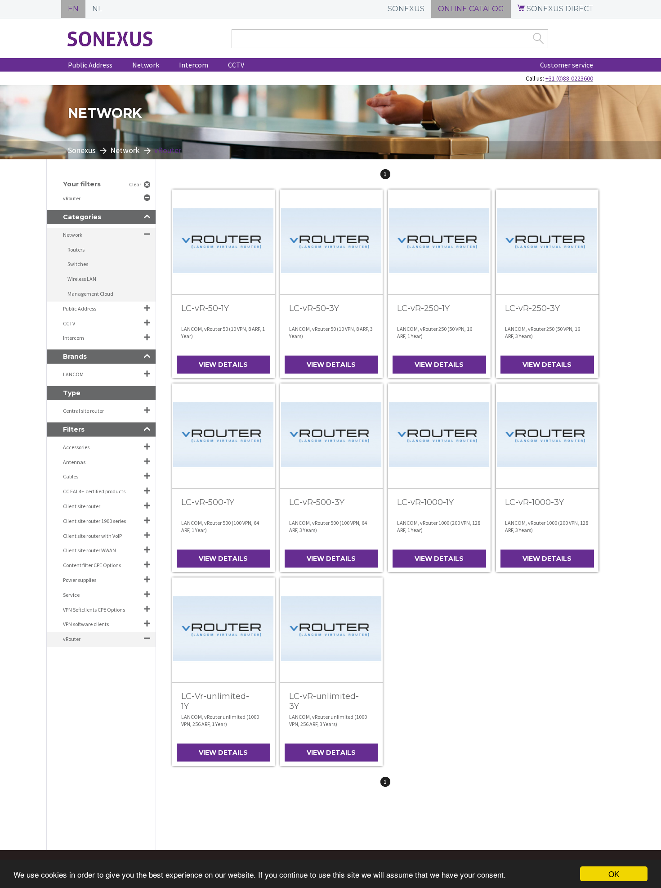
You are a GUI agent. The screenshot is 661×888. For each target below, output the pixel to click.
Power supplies (79, 580)
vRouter (72, 198)
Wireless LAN (81, 278)
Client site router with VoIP (92, 535)
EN (73, 9)
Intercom (193, 64)
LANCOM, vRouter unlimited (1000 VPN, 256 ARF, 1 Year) (220, 720)
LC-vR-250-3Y (532, 308)
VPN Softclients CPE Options (94, 609)
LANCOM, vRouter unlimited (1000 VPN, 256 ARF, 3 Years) (328, 720)
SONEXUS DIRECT (559, 9)
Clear (135, 184)
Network (145, 64)
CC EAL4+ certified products (94, 491)
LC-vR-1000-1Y (425, 502)
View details (223, 365)
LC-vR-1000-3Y (534, 502)
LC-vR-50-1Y (205, 308)
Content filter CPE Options (92, 565)
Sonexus (82, 150)
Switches (77, 264)
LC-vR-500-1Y (207, 502)
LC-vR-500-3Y (316, 502)
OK (613, 873)
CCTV (236, 64)
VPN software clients (86, 624)
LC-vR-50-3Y (314, 308)
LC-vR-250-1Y (423, 308)
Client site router (81, 506)
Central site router (83, 410)
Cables (70, 476)
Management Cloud (90, 293)
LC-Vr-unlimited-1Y (215, 701)
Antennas (74, 462)
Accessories (76, 447)
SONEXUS (406, 9)
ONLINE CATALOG (471, 9)
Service (71, 594)
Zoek (538, 38)
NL (97, 9)
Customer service (566, 64)
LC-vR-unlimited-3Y (324, 701)
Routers (76, 249)
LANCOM (73, 374)
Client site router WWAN (89, 550)
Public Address (90, 64)
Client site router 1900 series (94, 521)
